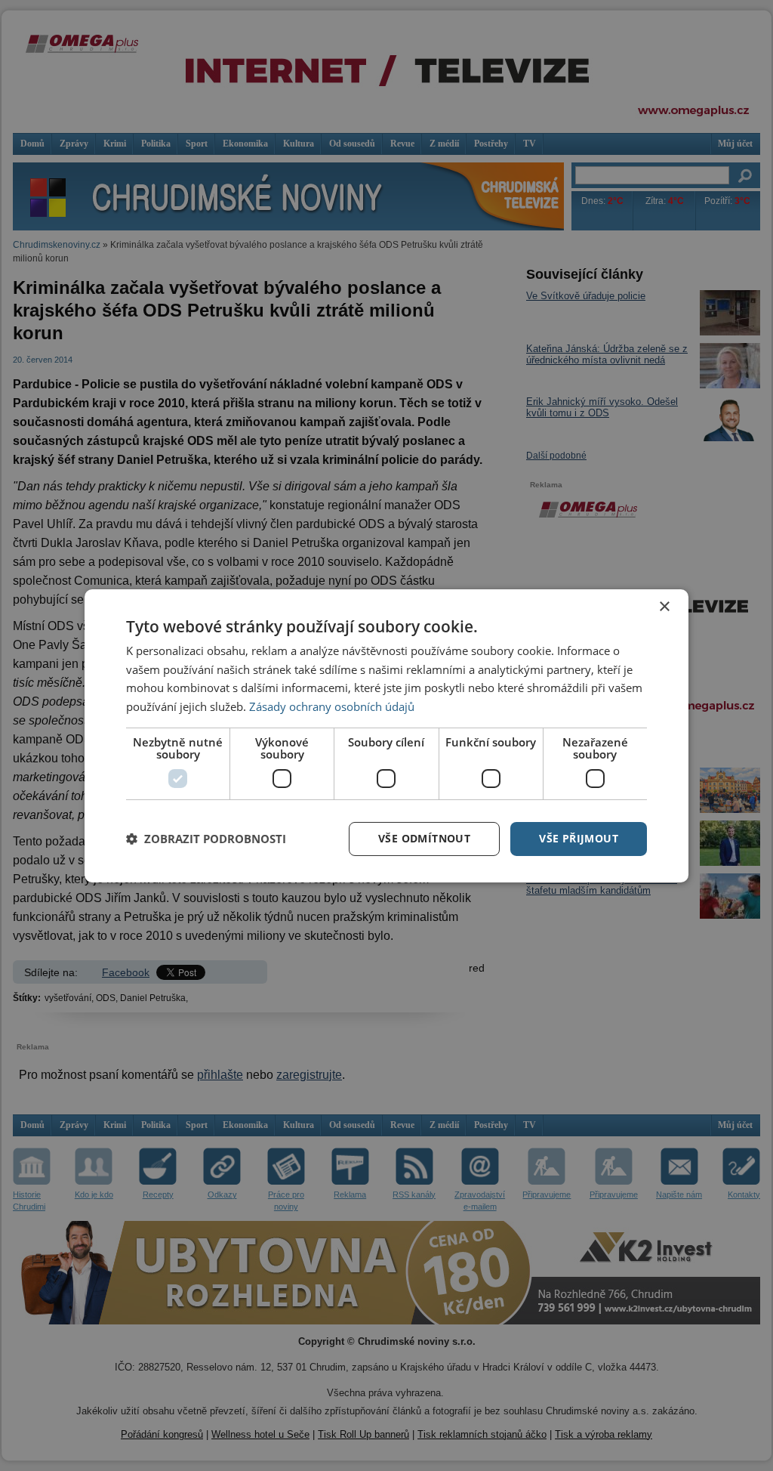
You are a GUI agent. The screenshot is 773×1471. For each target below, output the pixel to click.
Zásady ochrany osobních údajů (331, 706)
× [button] (664, 606)
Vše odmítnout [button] (424, 838)
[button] (206, 838)
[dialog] (386, 735)
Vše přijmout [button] (578, 838)
